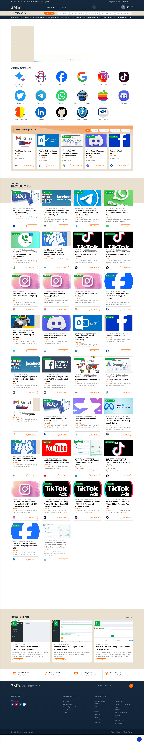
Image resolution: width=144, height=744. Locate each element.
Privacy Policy (127, 732)
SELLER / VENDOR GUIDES (19, 644)
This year (126, 130)
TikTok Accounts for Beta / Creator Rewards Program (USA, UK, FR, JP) (118, 462)
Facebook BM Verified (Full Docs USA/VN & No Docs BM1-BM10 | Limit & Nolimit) (118, 421)
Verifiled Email (63, 13)
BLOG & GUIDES (68, 709)
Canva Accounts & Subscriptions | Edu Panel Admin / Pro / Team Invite (25, 587)
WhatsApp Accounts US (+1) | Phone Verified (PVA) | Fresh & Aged (117, 212)
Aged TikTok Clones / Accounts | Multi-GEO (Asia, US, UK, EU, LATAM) (87, 254)
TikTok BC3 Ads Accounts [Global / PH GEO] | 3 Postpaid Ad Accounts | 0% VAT (87, 504)
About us (66, 701)
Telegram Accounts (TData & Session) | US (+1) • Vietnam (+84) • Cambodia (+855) (87, 212)
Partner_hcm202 (26, 291)
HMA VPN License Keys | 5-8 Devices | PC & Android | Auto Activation (24, 335)
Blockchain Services (123, 13)
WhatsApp (61, 103)
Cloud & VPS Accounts (82, 103)
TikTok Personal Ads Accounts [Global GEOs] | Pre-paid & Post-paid (118, 504)
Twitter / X (20, 103)
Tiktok (124, 84)
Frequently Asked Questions (72, 707)
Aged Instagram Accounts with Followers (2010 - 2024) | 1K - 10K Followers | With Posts (25, 504)
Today (95, 130)
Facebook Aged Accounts (115, 335)
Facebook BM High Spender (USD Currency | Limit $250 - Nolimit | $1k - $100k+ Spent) (56, 212)
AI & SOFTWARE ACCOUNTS (99, 702)
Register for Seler (114, 2)
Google (82, 84)
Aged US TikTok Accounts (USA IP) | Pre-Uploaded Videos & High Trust (118, 254)
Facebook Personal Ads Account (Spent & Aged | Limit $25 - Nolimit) (87, 462)
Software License (107, 13)
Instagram (103, 84)
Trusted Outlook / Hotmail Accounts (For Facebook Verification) (48, 153)
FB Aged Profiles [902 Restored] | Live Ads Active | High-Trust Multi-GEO (25, 545)
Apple (103, 103)
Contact (125, 2)
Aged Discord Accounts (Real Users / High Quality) (95, 153)
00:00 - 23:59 (17, 2)
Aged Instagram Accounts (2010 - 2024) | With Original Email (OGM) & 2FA (25, 296)
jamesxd (24, 583)
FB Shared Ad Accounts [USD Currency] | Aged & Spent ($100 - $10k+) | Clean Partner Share (56, 544)
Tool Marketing (93, 13)
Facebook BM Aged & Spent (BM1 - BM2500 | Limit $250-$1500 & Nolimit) (25, 379)
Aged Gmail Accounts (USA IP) (24, 415)
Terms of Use (115, 732)
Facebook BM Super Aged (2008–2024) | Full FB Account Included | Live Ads (56, 379)
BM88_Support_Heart (90, 208)
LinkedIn (41, 120)
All (88, 130)
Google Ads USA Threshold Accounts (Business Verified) (70, 153)
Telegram (40, 103)
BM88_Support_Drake (28, 208)
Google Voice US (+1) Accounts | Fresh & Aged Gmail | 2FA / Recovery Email (25, 254)
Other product (103, 120)
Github (61, 120)
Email (41, 84)
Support (46, 2)
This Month (115, 130)
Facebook (61, 84)
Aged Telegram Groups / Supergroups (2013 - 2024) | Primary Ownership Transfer (54, 252)
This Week (104, 130)
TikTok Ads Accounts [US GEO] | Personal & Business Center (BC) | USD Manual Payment (56, 504)
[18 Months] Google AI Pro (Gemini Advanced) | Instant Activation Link (56, 587)
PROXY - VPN (82, 120)
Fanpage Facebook (78, 13)
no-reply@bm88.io (33, 2)
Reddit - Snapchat (20, 120)
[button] (131, 44)
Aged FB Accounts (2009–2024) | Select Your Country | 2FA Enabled (118, 296)
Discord (124, 103)
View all (129, 617)
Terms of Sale (67, 704)
